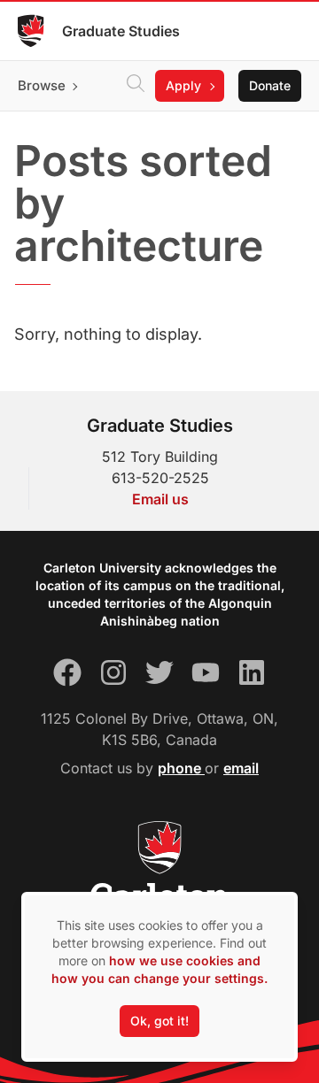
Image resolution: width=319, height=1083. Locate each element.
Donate (270, 85)
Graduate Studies (121, 31)
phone (181, 768)
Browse (42, 85)
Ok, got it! (159, 1020)
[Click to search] (135, 86)
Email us (160, 499)
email (241, 768)
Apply (183, 85)
